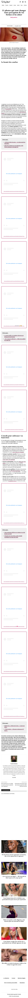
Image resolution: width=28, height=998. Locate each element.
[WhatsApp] (15, 21)
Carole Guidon (10, 25)
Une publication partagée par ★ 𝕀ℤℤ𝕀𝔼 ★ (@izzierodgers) (15, 716)
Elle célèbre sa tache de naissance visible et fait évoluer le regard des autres (14, 964)
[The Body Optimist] (5, 2)
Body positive (13, 17)
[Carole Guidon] (14, 759)
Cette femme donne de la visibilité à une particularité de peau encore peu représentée (14, 898)
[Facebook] (20, 2)
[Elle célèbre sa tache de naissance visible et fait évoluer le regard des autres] (14, 955)
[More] (18, 21)
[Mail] (14, 777)
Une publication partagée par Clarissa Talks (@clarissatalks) (15, 581)
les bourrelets (8, 108)
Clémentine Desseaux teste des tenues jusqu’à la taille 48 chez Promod (21, 785)
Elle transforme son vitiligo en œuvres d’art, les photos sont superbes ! (7, 785)
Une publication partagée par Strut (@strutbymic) (14, 429)
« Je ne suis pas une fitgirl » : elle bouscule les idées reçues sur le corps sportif (14, 877)
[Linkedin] (13, 777)
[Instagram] (23, 2)
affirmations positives (15, 470)
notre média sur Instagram (18, 452)
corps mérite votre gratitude (9, 459)
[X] (12, 21)
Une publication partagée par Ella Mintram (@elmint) (14, 280)
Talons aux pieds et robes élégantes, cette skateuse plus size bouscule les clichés (14, 920)
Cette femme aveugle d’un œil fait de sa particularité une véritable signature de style (14, 942)
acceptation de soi (12, 480)
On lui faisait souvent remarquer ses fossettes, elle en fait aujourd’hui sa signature (14, 855)
